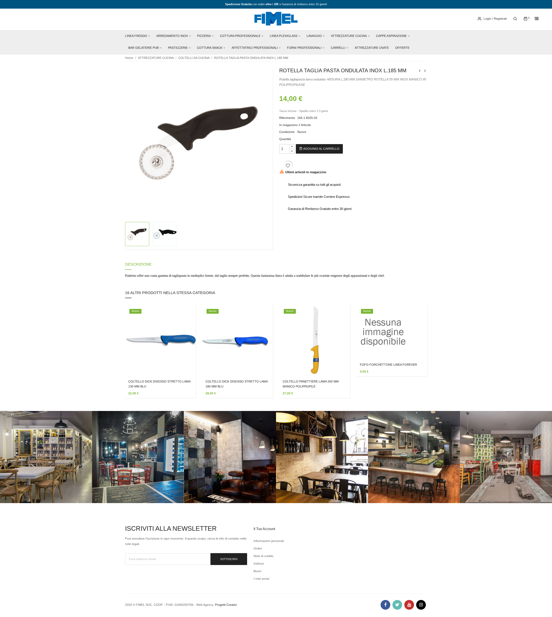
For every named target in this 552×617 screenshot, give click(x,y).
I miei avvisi (261, 578)
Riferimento (287, 118)
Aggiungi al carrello (320, 148)
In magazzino (288, 125)
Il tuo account (264, 529)
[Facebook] (385, 605)
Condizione (287, 132)
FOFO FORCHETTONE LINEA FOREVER (388, 364)
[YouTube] (409, 605)
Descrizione (138, 264)
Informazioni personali (269, 541)
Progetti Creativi (226, 604)
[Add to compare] (186, 354)
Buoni (257, 571)
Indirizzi (259, 563)
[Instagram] (421, 605)
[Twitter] (397, 605)
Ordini (258, 548)
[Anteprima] (186, 343)
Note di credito (263, 556)
